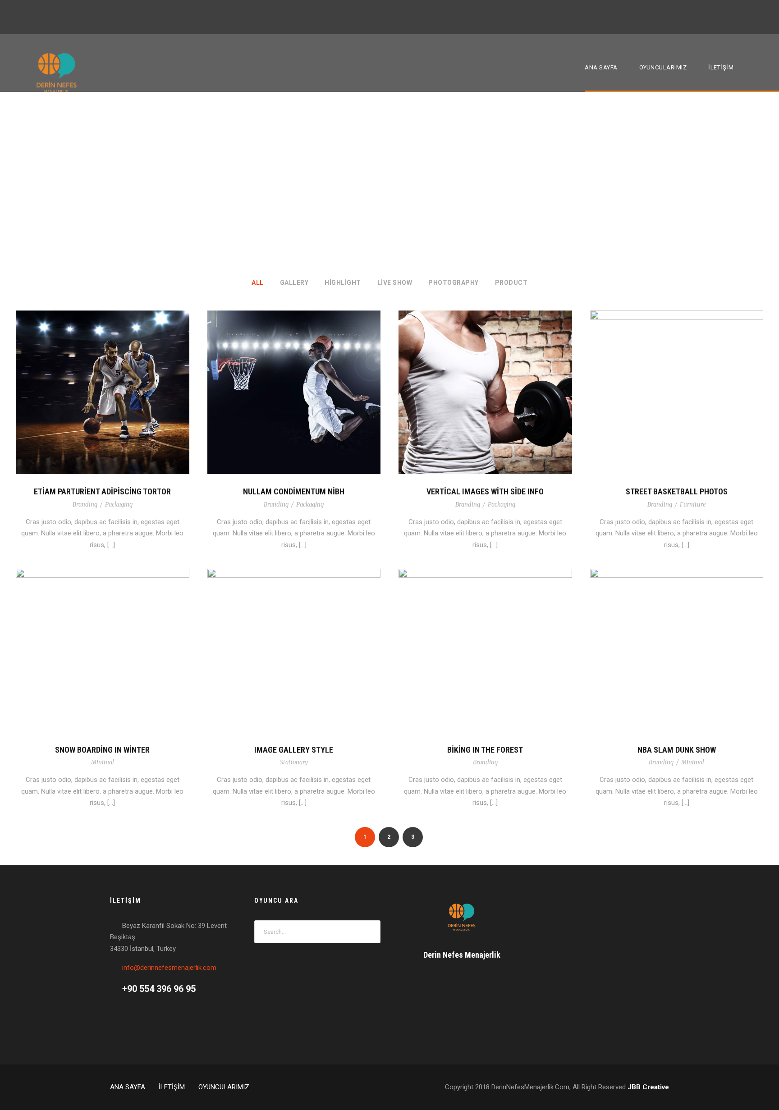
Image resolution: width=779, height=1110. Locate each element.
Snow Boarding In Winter (102, 749)
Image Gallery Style (293, 749)
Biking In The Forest (485, 749)
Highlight (343, 282)
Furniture (693, 504)
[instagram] (760, 17)
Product (511, 282)
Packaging (119, 504)
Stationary (294, 762)
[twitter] (744, 17)
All (258, 282)
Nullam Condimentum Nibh (293, 491)
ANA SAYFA (601, 67)
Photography (453, 282)
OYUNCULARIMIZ (663, 67)
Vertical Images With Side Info (485, 491)
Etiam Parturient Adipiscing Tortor (102, 491)
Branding (85, 504)
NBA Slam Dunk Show (676, 749)
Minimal (102, 762)
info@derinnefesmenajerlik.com (169, 968)
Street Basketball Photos (677, 491)
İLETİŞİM (720, 67)
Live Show (394, 282)
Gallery (294, 282)
